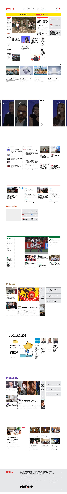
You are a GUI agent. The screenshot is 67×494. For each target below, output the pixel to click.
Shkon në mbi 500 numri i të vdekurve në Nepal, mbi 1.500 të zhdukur (30, 195)
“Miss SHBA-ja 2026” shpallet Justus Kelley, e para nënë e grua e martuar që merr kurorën (53, 384)
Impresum (8, 28)
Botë (29, 8)
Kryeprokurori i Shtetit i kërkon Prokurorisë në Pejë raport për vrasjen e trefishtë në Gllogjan (44, 166)
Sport (34, 8)
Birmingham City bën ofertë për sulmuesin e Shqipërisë (9, 265)
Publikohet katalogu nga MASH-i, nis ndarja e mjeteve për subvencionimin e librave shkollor (32, 153)
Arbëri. (39, 18)
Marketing (50, 471)
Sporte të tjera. (40, 264)
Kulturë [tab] (30, 149)
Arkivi (44, 8)
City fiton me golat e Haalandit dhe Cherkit (10, 246)
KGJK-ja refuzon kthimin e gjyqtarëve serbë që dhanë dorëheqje (32, 165)
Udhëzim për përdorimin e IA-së (53, 476)
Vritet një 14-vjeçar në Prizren (55, 156)
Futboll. (8, 257)
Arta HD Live (8, 26)
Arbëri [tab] (24, 149)
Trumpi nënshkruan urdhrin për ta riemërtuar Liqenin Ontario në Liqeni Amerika (54, 201)
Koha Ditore (8, 23)
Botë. (8, 194)
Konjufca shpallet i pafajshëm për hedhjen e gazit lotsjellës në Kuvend (44, 156)
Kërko (57, 10)
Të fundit (11, 146)
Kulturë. (42, 288)
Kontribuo (38, 14)
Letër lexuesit (45, 14)
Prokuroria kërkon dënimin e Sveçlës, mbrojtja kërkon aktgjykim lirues (32, 169)
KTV (38, 8)
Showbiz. (42, 382)
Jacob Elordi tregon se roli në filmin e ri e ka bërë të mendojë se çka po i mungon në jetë (43, 389)
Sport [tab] (34, 149)
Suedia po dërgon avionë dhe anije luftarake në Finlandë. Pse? (30, 190)
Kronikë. (41, 164)
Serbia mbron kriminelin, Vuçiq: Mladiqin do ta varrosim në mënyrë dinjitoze (30, 201)
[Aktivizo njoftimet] (59, 8)
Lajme (24, 8)
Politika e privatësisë (51, 473)
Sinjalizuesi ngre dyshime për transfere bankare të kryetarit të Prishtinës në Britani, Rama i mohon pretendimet (32, 161)
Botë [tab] (27, 149)
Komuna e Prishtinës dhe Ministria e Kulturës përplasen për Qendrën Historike (53, 290)
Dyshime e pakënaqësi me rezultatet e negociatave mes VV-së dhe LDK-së (32, 157)
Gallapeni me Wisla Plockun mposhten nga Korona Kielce (9, 259)
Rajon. (26, 199)
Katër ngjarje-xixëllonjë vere (9, 36)
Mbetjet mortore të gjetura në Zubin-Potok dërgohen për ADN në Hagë (42, 33)
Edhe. (38, 32)
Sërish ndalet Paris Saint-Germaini (54, 241)
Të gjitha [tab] (37, 150)
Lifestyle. (48, 388)
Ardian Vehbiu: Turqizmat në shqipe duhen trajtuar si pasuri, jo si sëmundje (43, 294)
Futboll (51, 239)
